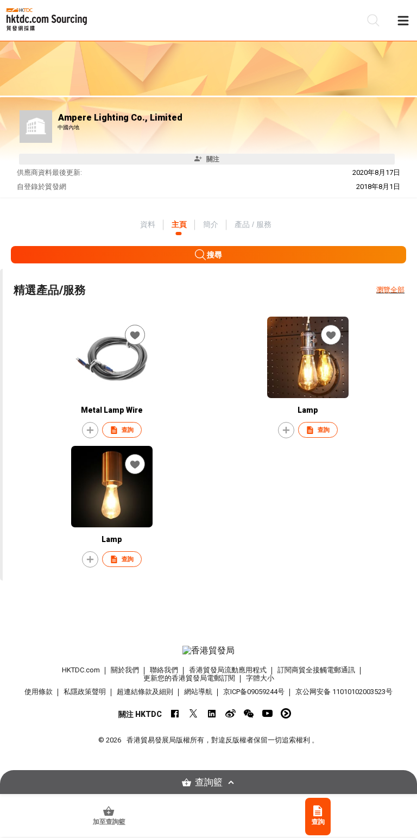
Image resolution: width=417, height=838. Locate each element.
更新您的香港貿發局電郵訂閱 (189, 678)
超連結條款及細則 (145, 692)
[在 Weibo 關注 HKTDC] (230, 713)
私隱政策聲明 (85, 692)
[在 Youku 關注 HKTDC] (286, 713)
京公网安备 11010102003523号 (344, 692)
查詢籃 (209, 782)
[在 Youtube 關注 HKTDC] (267, 713)
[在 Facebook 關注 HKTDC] (175, 713)
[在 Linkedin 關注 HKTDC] (212, 713)
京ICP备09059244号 (254, 692)
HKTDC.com (81, 670)
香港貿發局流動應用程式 (228, 670)
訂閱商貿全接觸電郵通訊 (316, 670)
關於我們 (125, 670)
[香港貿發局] (208, 651)
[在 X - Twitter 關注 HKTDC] (193, 713)
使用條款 (38, 692)
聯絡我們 (164, 670)
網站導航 (198, 692)
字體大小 (260, 678)
